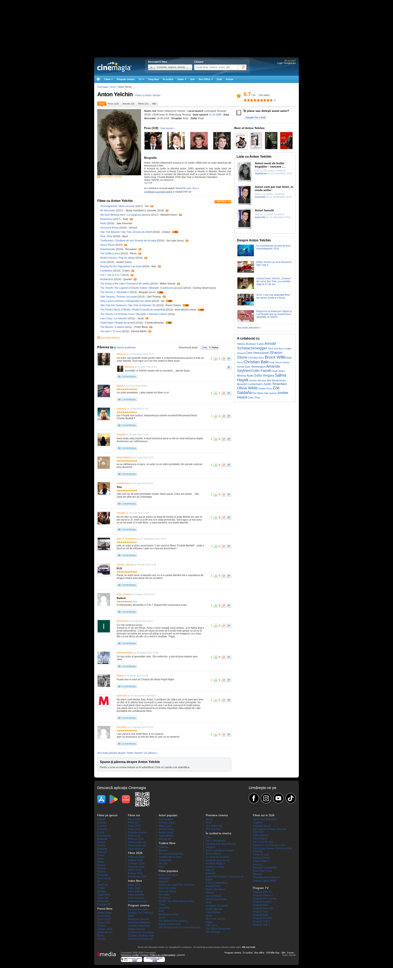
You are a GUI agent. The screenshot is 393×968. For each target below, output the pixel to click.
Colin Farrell (261, 371)
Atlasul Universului (216, 899)
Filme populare (168, 871)
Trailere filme (167, 843)
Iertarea (210, 870)
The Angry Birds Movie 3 (266, 877)
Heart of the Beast (216, 889)
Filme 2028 (134, 819)
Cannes (101, 925)
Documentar (104, 835)
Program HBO (260, 915)
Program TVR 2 (261, 924)
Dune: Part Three (262, 871)
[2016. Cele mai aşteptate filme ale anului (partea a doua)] (245, 304)
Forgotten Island (262, 825)
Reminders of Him (169, 914)
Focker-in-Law (261, 854)
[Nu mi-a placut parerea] (223, 359)
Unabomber (165, 860)
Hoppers (163, 881)
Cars (208, 837)
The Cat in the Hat (263, 841)
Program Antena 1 (263, 895)
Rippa (120, 675)
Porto (103, 223)
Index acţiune (135, 891)
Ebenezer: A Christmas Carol (269, 845)
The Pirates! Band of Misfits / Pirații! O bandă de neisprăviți (132, 309)
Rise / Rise (106, 236)
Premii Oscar (104, 912)
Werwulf (257, 874)
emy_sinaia (123, 594)
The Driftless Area (110, 253)
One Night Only (214, 825)
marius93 (122, 695)
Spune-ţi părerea (126, 347)
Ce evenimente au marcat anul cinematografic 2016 (273, 247)
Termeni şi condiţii (129, 955)
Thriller (101, 888)
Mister (100, 861)
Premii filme (104, 908)
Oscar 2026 (103, 916)
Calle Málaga (213, 912)
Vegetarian (261, 173)
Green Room (107, 244)
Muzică (101, 865)
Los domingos (213, 895)
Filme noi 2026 (136, 857)
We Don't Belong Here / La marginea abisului (125, 214)
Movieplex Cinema (138, 919)
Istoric (100, 858)
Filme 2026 (134, 825)
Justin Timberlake (275, 384)
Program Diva (260, 911)
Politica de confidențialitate (163, 955)
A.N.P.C (181, 955)
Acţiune (101, 819)
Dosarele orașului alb (218, 860)
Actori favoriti (264, 210)
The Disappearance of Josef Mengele (179, 927)
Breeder (163, 850)
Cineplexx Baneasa (139, 925)
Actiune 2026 (135, 860)
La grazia (164, 907)
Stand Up (102, 884)
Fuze (161, 911)
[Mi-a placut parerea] (215, 359)
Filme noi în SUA (263, 815)
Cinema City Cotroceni (140, 912)
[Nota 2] (247, 100)
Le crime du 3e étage (217, 857)
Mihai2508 (181, 188)
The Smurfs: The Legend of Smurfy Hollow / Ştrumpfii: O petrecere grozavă (141, 287)
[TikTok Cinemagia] (291, 798)
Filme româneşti (137, 845)
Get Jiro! (163, 863)
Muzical (101, 868)
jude (189, 188)
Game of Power (261, 857)
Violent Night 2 (261, 861)
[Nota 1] (245, 100)
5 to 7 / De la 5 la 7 (110, 275)
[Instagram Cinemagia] (266, 798)
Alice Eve (273, 348)
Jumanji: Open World (264, 880)
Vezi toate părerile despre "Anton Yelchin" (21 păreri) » (127, 753)
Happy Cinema (136, 929)
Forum (229, 79)
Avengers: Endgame (217, 905)
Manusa (121, 354)
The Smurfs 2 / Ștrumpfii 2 (114, 292)
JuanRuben (123, 483)
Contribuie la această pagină (158, 191)
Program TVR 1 (261, 921)
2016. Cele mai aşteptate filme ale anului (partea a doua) (273, 296)
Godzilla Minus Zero (170, 857)
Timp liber (153, 79)
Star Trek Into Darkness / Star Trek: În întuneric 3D (128, 305)
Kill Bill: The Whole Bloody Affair (176, 901)
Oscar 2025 (103, 919)
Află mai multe (248, 947)
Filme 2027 (134, 822)
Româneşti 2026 (137, 876)
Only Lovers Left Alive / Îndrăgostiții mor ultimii (125, 301)
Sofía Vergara (264, 375)
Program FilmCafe (263, 908)
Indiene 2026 (135, 873)
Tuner (162, 904)
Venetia (101, 938)
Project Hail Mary (168, 875)
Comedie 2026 (136, 863)
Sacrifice (210, 847)
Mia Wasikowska (276, 380)
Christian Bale (256, 362)
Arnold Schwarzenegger (256, 345)
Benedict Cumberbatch (250, 384)
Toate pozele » (167, 128)
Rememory (106, 219)
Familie (101, 845)
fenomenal (123, 621)
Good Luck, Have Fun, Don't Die (176, 884)
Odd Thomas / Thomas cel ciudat (118, 296)
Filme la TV (134, 835)
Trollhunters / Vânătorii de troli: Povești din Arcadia (128, 240)
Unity (103, 262)
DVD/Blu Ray (272, 952)
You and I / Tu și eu (110, 331)
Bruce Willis (275, 357)
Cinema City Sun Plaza (141, 932)
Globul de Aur (104, 932)
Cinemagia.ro (114, 66)
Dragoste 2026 (136, 866)
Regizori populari (137, 901)
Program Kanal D (262, 901)
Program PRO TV (262, 892)
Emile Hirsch (275, 362)
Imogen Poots (265, 388)
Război (101, 871)
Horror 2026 (134, 870)
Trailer (151, 206)
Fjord (161, 866)
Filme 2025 (134, 829)
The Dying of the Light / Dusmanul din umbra (125, 283)
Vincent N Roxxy (109, 227)
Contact (144, 955)
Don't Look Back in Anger (220, 850)
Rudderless (107, 279)
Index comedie (136, 894)
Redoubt (210, 873)
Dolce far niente (167, 888)
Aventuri (101, 825)
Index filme (135, 880)
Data (204, 347)
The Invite (164, 894)
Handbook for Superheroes (221, 843)
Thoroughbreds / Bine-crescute (117, 206)
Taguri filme (103, 894)
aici (163, 767)
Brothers (163, 847)
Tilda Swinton (270, 393)
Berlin (100, 935)
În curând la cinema (218, 833)
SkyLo (195, 188)
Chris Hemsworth (257, 352)
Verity (209, 915)
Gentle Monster (214, 909)
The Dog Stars (214, 829)
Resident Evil (213, 886)
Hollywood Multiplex (139, 922)
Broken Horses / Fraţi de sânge (117, 257)
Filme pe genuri (107, 815)
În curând (168, 79)
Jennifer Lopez (167, 822)
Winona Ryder (245, 375)
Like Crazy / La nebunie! (113, 318)
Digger (209, 922)
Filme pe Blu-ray (137, 842)
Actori (113, 87)
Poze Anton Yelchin (111, 176)
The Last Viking (167, 891)
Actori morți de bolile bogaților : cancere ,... (270, 165)
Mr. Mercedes (108, 210)
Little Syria (211, 925)
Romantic (102, 875)
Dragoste (102, 839)
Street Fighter (260, 838)
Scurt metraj (104, 878)
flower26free (124, 457)
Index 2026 (134, 884)
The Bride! (164, 898)
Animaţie (102, 822)
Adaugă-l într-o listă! (255, 117)
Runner (210, 892)
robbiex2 (121, 408)
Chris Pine (254, 397)
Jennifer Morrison (258, 380)
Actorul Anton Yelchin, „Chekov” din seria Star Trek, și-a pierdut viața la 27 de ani (273, 281)
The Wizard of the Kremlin (173, 920)
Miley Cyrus (165, 825)
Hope (209, 902)
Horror (100, 855)
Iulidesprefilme (125, 652)
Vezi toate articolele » (249, 327)
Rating (215, 347)
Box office (259, 952)
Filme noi (134, 815)
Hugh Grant (278, 371)
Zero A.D (257, 864)
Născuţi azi (165, 839)
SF (98, 881)
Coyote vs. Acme (215, 866)
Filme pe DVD (135, 839)
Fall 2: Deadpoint (215, 840)
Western (101, 891)
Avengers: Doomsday (265, 867)
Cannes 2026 (104, 929)
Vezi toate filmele (110, 337)
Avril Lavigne (166, 819)
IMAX (131, 916)
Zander (121, 385)
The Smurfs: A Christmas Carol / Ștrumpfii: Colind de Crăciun (133, 314)
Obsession (165, 878)
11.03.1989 (215, 114)
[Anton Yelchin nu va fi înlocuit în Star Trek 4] (245, 272)
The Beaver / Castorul (112, 327)
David (162, 917)
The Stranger (213, 932)
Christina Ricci (256, 357)
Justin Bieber (166, 835)
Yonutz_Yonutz (125, 564)
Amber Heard (166, 832)
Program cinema (125, 79)
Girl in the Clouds (215, 918)
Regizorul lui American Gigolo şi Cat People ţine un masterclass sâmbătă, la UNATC (274, 314)
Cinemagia (102, 87)
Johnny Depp (166, 829)
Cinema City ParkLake (140, 938)
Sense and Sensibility (265, 819)
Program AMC (260, 905)
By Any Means (213, 853)
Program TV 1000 (262, 918)
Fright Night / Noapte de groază (117, 322)
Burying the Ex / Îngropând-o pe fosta (120, 266)
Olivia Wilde (247, 388)
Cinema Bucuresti (138, 909)
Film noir (102, 852)
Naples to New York (170, 924)
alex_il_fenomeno (127, 538)
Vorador (121, 513)
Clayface (258, 822)
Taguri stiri (103, 898)
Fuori (208, 822)
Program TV (104, 904)
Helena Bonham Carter (250, 343)
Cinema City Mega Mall (141, 935)
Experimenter (108, 249)
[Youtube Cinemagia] (278, 798)
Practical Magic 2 (215, 863)
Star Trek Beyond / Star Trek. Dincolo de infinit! (126, 232)
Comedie (102, 829)
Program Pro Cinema (264, 898)
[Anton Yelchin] (119, 174)
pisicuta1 (122, 727)
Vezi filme (221, 201)
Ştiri (192, 79)
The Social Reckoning (171, 853)
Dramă (101, 842)
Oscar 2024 (103, 922)
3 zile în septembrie (216, 882)
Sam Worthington (255, 366)
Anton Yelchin (115, 94)
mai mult (148, 182)
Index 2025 (134, 888)
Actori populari (136, 898)
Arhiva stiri (103, 901)
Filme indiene (135, 848)
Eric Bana (257, 393)
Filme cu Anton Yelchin (147, 95)
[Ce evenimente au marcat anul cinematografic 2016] (245, 255)
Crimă (100, 832)
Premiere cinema (137, 832)
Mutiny (209, 819)
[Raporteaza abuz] (229, 359)
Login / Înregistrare (286, 63)
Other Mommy (260, 835)
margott (121, 434)
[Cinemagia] (98, 79)
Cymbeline (106, 270)
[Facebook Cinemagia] (254, 798)
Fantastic (102, 848)
